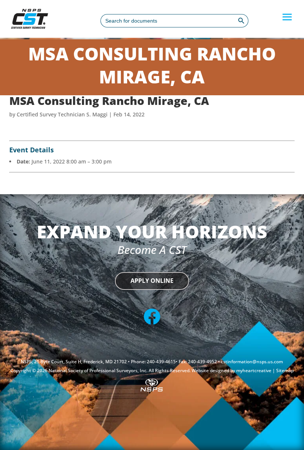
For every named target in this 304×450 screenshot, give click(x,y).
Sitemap (285, 370)
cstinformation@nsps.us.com (252, 361)
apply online (152, 281)
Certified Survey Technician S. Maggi (62, 114)
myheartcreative (254, 370)
